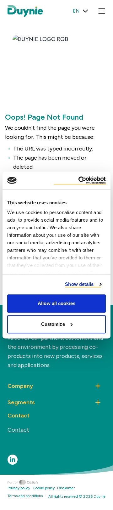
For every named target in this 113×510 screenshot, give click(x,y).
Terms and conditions (25, 496)
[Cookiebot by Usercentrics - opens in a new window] (80, 180)
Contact (18, 429)
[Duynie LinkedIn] (13, 460)
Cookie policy (44, 488)
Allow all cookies (56, 303)
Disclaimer (66, 488)
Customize (53, 324)
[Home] (60, 482)
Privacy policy (19, 488)
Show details (79, 284)
